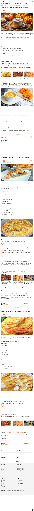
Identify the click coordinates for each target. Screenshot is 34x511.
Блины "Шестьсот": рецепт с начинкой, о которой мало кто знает (6, 79)
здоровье (3, 134)
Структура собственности (5, 470)
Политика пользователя (20, 465)
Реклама (2, 469)
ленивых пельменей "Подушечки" (10, 293)
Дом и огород (19, 450)
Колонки (21, 3)
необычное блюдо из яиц (15, 184)
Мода (18, 457)
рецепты (14, 134)
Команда (2, 471)
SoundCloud (21, 483)
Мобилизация (3, 457)
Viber (3, 481)
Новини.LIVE (7, 191)
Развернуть (17, 461)
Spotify (20, 481)
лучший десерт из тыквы (21, 127)
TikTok (20, 478)
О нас (2, 465)
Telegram (3, 480)
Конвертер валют (3, 474)
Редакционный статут (20, 468)
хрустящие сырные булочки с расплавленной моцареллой (15, 297)
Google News (21, 480)
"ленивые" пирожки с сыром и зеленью (11, 295)
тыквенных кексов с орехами (9, 119)
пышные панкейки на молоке (10, 290)
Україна (3, 3)
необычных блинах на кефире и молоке (15, 432)
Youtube (3, 478)
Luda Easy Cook (20, 190)
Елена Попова (5, 137)
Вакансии (2, 467)
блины (10, 440)
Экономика (14, 3)
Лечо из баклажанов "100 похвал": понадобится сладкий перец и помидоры (18, 79)
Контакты (2, 468)
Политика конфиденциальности (22, 467)
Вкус (5, 5)
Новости (6, 3)
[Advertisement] (17, 43)
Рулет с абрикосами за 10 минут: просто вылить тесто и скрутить (18, 282)
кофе (6, 134)
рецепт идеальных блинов (20, 434)
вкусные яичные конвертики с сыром (14, 288)
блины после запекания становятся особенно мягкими (13, 337)
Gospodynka (11, 341)
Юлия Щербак (5, 304)
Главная (2, 5)
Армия (10, 3)
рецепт (6, 440)
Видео (26, 3)
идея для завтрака (19, 134)
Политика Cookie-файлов (21, 470)
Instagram (3, 483)
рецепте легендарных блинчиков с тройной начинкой (20, 437)
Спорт (18, 3)
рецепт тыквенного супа (14, 124)
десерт (3, 440)
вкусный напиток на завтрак (19, 33)
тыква (10, 134)
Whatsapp (3, 486)
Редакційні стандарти (20, 469)
